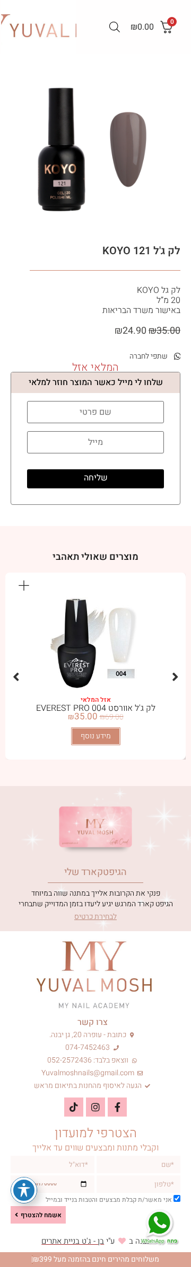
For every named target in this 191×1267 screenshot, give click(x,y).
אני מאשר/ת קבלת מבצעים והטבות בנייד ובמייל (109, 1200)
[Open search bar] (114, 27)
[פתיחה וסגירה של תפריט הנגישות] (24, 1190)
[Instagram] (95, 1107)
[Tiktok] (73, 1107)
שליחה (96, 477)
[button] (150, 356)
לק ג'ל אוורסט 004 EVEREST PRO (95, 708)
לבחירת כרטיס (95, 916)
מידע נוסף (96, 736)
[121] (95, 149)
